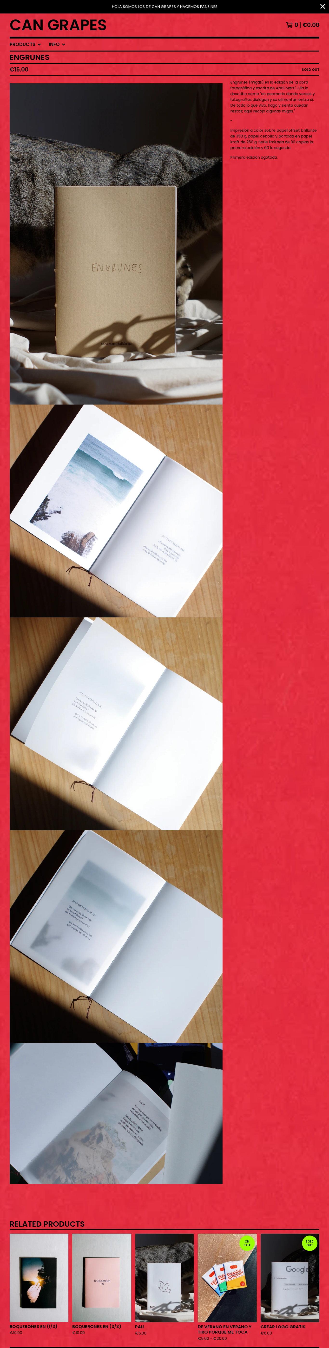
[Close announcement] (322, 6)
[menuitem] (25, 45)
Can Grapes (58, 25)
